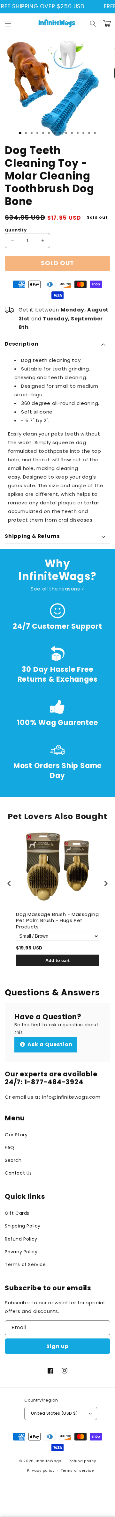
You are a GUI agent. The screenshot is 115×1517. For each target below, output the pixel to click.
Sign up (57, 1346)
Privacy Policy (21, 1252)
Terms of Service (25, 1264)
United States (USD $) (54, 1413)
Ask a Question (49, 1044)
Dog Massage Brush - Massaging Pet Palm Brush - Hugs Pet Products (57, 920)
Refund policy (82, 1460)
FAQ (9, 1147)
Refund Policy (21, 1239)
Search (13, 1160)
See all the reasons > (57, 588)
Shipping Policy (23, 1226)
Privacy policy (41, 1470)
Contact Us (18, 1173)
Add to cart (57, 960)
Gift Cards (17, 1213)
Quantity (16, 230)
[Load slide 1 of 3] (20, 133)
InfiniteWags (48, 1460)
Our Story (16, 1135)
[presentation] (9, 883)
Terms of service (77, 1470)
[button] (8, 24)
